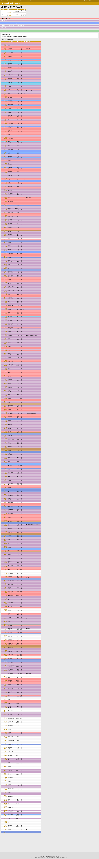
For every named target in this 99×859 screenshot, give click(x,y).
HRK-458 (5, 194)
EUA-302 (5, 821)
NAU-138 (5, 425)
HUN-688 (5, 230)
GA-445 (5, 74)
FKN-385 (5, 721)
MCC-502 (5, 228)
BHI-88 (5, 129)
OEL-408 (5, 161)
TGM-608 (5, 440)
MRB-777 (5, 807)
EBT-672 (5, 331)
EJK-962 (5, 378)
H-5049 (5, 45)
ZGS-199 (5, 450)
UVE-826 (5, 335)
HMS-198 (5, 241)
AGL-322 (5, 438)
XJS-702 (5, 339)
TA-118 (5, 86)
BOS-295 (5, 729)
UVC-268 (5, 246)
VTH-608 (5, 380)
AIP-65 (5, 743)
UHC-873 (5, 137)
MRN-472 (5, 826)
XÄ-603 (5, 83)
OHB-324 (5, 222)
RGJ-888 (5, 453)
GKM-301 (5, 726)
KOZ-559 (5, 365)
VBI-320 (5, 561)
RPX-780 (5, 631)
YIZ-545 (5, 669)
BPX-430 (5, 577)
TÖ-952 (5, 56)
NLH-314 (5, 755)
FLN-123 (5, 765)
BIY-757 (5, 508)
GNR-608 (5, 803)
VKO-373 (5, 260)
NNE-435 (5, 829)
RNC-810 (5, 356)
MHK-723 (5, 358)
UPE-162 (5, 276)
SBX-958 (5, 237)
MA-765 (5, 48)
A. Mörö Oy (9, 14)
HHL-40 (5, 63)
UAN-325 (5, 160)
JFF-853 (5, 581)
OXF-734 (5, 573)
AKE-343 (5, 198)
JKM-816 (5, 791)
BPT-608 (5, 722)
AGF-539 (5, 360)
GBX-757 (5, 462)
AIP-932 (5, 492)
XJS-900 (5, 338)
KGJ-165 (5, 423)
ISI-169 (5, 620)
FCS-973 (5, 487)
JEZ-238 (5, 585)
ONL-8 (5, 150)
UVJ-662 (5, 328)
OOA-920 (5, 346)
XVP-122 (5, 566)
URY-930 (5, 549)
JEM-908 (5, 557)
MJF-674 (5, 533)
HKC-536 (5, 202)
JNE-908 (5, 824)
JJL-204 (5, 689)
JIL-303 (5, 503)
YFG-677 (5, 570)
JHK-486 (5, 654)
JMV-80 (5, 334)
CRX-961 (5, 795)
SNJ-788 (5, 776)
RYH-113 (5, 538)
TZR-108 (5, 763)
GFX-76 (5, 119)
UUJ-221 (5, 327)
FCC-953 (5, 498)
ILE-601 (5, 651)
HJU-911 (5, 200)
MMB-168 (5, 769)
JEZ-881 (5, 410)
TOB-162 (5, 242)
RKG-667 (5, 648)
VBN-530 (5, 176)
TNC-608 (5, 235)
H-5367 (5, 46)
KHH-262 (5, 282)
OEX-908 (5, 224)
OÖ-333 (5, 75)
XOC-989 (5, 766)
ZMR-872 (5, 670)
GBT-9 (5, 71)
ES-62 (5, 124)
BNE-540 (5, 397)
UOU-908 (5, 274)
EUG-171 (5, 421)
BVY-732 (5, 707)
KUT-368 (5, 819)
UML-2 (5, 153)
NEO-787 (5, 531)
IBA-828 (5, 272)
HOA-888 (5, 264)
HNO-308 (5, 261)
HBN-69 (5, 62)
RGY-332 (5, 499)
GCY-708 (5, 486)
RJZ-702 (5, 505)
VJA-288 (5, 231)
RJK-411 (5, 280)
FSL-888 (5, 811)
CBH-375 (5, 408)
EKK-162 (5, 379)
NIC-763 (5, 657)
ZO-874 (5, 77)
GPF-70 (5, 127)
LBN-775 (5, 197)
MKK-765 (5, 718)
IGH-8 (5, 149)
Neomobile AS (10, 10)
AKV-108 (5, 219)
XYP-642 (5, 554)
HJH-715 (5, 212)
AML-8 (5, 92)
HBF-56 (5, 81)
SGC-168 (5, 419)
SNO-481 (5, 777)
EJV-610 (5, 362)
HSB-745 (5, 294)
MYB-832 (5, 525)
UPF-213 (5, 495)
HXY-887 (5, 715)
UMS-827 (5, 249)
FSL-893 (5, 832)
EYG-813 (5, 520)
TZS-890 (5, 772)
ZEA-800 (5, 387)
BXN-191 (5, 806)
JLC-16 (5, 516)
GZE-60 (5, 57)
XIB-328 (5, 491)
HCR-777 (5, 170)
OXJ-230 (5, 796)
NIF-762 (5, 691)
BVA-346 (5, 802)
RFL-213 (5, 401)
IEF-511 (5, 354)
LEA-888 (5, 220)
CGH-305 (5, 592)
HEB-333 (5, 183)
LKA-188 (5, 350)
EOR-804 (5, 782)
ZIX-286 (5, 518)
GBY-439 (5, 475)
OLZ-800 (5, 692)
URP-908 (5, 302)
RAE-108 (5, 163)
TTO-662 (5, 285)
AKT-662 (5, 216)
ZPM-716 (5, 808)
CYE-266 (5, 471)
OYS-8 (5, 107)
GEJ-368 (5, 528)
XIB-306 (5, 501)
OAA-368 (5, 105)
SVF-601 (5, 414)
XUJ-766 (5, 483)
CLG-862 (5, 773)
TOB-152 (5, 293)
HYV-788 (5, 527)
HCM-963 (5, 175)
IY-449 (5, 130)
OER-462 (5, 101)
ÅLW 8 (5, 770)
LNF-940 (5, 44)
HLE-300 (5, 226)
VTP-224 (5, 332)
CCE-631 (5, 466)
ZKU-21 (5, 157)
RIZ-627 (5, 524)
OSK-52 (5, 103)
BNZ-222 (5, 684)
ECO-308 (5, 179)
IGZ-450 (5, 461)
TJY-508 (5, 640)
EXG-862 (5, 449)
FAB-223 (5, 388)
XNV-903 (5, 677)
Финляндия (4, 14)
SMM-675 (5, 676)
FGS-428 (5, 596)
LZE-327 (5, 624)
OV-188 (5, 126)
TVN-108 (5, 306)
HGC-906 (5, 413)
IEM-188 (5, 384)
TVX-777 (5, 298)
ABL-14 (5, 146)
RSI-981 (5, 558)
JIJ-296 (5, 633)
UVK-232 (5, 345)
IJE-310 (5, 559)
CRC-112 (5, 788)
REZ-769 (5, 598)
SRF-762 (5, 579)
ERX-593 (5, 730)
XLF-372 (5, 575)
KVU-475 (5, 825)
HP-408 (5, 51)
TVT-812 (5, 301)
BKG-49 (5, 111)
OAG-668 (5, 609)
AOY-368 (5, 543)
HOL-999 (5, 254)
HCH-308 (5, 168)
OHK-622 (5, 227)
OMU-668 (5, 145)
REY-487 (5, 591)
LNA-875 (5, 681)
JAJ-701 (5, 390)
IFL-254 (5, 394)
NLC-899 (5, 774)
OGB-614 (5, 409)
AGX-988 (5, 347)
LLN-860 (5, 740)
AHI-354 (5, 628)
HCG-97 (5, 78)
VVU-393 (5, 590)
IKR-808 (5, 741)
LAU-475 (5, 178)
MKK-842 (5, 713)
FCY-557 (5, 287)
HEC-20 (5, 79)
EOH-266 (5, 784)
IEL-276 (5, 376)
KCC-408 (5, 207)
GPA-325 (5, 709)
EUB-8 (5, 112)
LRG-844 (5, 606)
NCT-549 (5, 513)
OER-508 (5, 123)
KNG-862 (5, 635)
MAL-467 (5, 165)
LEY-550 (5, 514)
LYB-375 (5, 517)
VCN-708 (5, 190)
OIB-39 (5, 89)
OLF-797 (5, 404)
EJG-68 (5, 104)
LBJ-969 (5, 186)
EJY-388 (5, 698)
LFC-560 (5, 375)
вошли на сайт (6, 35)
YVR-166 (5, 710)
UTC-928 (5, 213)
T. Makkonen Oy (10, 15)
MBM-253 (5, 189)
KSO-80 (5, 131)
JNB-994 (5, 813)
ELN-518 (5, 383)
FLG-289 (5, 601)
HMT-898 (5, 250)
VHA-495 (5, 223)
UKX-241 (5, 211)
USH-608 (5, 304)
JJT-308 (5, 632)
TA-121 (5, 118)
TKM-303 (5, 204)
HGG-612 (5, 412)
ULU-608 (5, 252)
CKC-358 (5, 778)
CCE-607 (5, 469)
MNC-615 (5, 668)
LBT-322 (5, 201)
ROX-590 (5, 373)
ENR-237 (5, 622)
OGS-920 (5, 477)
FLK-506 (5, 761)
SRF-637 (5, 587)
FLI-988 (5, 751)
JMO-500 (5, 699)
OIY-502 (5, 529)
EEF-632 (5, 611)
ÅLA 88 (5, 666)
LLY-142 (5, 512)
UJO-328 (5, 217)
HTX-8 (5, 94)
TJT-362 (5, 187)
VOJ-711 (5, 321)
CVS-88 (5, 569)
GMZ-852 (5, 672)
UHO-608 (5, 141)
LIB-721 (5, 490)
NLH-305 (5, 739)
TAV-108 (5, 159)
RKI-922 (5, 457)
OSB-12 (5, 72)
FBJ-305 (5, 42)
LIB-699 (5, 484)
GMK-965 (5, 720)
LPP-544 (5, 818)
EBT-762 (5, 330)
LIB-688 (5, 488)
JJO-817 (5, 607)
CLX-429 (5, 674)
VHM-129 (5, 613)
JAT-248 (5, 263)
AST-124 (5, 315)
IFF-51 (5, 114)
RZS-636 (5, 629)
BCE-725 (5, 352)
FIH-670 (5, 510)
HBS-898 (5, 97)
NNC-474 (5, 767)
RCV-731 (5, 208)
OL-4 (4, 116)
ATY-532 (5, 679)
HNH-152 (5, 238)
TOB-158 (5, 361)
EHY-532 (5, 696)
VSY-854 (5, 665)
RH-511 (5, 52)
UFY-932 (5, 417)
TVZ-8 (5, 90)
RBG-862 (5, 650)
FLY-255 (5, 750)
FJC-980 (5, 662)
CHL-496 (5, 683)
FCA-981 (5, 482)
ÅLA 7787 (5, 830)
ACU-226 (5, 171)
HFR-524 (5, 402)
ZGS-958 (5, 476)
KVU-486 (5, 828)
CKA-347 (5, 780)
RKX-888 (5, 309)
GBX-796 (5, 451)
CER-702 (5, 542)
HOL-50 (5, 156)
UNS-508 (5, 267)
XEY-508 (5, 636)
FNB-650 (5, 702)
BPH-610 (5, 733)
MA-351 (5, 142)
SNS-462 (5, 785)
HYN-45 (5, 140)
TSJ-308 (5, 269)
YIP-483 (5, 756)
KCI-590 (5, 673)
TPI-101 (5, 625)
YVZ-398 (5, 746)
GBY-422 (5, 479)
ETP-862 (5, 815)
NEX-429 (5, 555)
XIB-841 (5, 509)
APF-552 (5, 603)
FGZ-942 (5, 646)
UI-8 (4, 66)
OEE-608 (5, 152)
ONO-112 (5, 297)
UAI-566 (5, 497)
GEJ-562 (5, 532)
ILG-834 (5, 416)
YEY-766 (5, 572)
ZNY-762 (5, 661)
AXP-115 (5, 312)
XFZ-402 (5, 436)
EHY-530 (5, 685)
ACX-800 (5, 174)
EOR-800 (5, 789)
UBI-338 (5, 616)
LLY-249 (5, 642)
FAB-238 (5, 382)
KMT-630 (5, 752)
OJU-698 (5, 257)
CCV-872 (5, 506)
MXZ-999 (5, 736)
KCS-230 (5, 233)
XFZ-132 (5, 442)
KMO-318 (5, 658)
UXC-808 (5, 341)
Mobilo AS (9, 12)
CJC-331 (5, 748)
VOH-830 (5, 317)
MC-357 (5, 49)
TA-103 (5, 134)
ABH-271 (5, 164)
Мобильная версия (49, 854)
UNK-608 (5, 265)
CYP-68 (5, 663)
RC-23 (5, 59)
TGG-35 (5, 60)
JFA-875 (5, 583)
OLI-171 (5, 614)
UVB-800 (5, 319)
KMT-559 (5, 547)
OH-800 (5, 53)
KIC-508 (5, 460)
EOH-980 (5, 792)
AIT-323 (5, 494)
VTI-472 (5, 627)
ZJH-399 (5, 700)
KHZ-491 (5, 602)
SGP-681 (5, 454)
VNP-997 (5, 323)
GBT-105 (5, 445)
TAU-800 (5, 155)
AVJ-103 (5, 311)
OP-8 (4, 67)
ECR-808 (5, 353)
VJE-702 (5, 239)
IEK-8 (5, 148)
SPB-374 (5, 822)
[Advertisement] (49, 843)
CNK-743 (5, 680)
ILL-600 (5, 762)
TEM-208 (5, 181)
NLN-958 (5, 799)
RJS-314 (5, 283)
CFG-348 (5, 458)
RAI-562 (5, 659)
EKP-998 (5, 371)
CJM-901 (5, 653)
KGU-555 (5, 456)
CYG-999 (5, 621)
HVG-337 (5, 639)
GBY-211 (5, 472)
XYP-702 (5, 580)
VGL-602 (5, 435)
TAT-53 (5, 135)
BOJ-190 (5, 704)
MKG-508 (5, 372)
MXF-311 (5, 432)
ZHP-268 (5, 391)
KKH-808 (5, 367)
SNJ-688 (5, 706)
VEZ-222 (5, 711)
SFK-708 (5, 406)
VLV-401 (5, 275)
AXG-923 (5, 605)
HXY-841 (5, 643)
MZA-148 (5, 817)
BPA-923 (5, 502)
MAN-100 (5, 814)
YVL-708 (5, 434)
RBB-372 (5, 96)
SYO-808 (5, 428)
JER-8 (4, 703)
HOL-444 (5, 259)
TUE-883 (5, 291)
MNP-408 (5, 644)
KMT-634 (5, 747)
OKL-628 (5, 182)
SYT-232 (5, 804)
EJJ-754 (5, 364)
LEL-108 (5, 256)
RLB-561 (5, 343)
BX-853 (5, 120)
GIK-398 (5, 688)
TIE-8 (5, 93)
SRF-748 (5, 584)
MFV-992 (5, 313)
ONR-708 (5, 144)
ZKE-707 (5, 595)
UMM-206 (5, 248)
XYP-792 (5, 553)
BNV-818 (5, 326)
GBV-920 (5, 473)
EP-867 (5, 85)
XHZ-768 (5, 568)
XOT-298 (5, 737)
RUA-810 (5, 695)
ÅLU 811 (5, 618)
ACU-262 (5, 172)
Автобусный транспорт (12, 3)
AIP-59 (5, 694)
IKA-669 (5, 594)
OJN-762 (5, 138)
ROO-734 (5, 320)
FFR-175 (5, 539)
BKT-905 (5, 369)
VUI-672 (5, 465)
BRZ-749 (5, 687)
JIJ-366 (5, 714)
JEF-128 (5, 540)
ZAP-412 (5, 357)
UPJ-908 (5, 271)
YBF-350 (5, 464)
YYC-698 (5, 728)
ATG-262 (5, 523)
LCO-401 (5, 234)
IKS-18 (5, 115)
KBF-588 (5, 610)
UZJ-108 (5, 787)
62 (2, 49)
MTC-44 (5, 122)
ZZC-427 (5, 424)
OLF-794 (5, 427)
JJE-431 (5, 744)
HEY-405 (5, 637)
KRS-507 (5, 725)
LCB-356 (5, 133)
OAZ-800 (5, 655)
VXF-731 (5, 599)
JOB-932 (5, 800)
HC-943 (5, 55)
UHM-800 (5, 191)
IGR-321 (5, 439)
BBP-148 (5, 316)
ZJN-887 (5, 735)
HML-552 (5, 253)
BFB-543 (5, 398)
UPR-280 (5, 286)
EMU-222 (5, 647)
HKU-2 (5, 82)
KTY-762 (5, 576)
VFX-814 (5, 430)
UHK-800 (5, 193)
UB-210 (5, 88)
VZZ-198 (5, 732)
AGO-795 (5, 443)
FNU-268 (5, 724)
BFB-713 (5, 393)
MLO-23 (5, 109)
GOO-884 (5, 717)
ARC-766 (5, 278)
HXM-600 (5, 196)
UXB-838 (5, 368)
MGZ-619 (5, 405)
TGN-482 (5, 431)
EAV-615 (5, 337)
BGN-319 (5, 399)
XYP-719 (5, 550)
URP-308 (5, 305)
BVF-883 (5, 551)
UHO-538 (5, 209)
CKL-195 (5, 781)
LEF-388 (5, 536)
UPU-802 (5, 279)
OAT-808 (5, 167)
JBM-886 (5, 420)
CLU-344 (5, 810)
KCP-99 (5, 108)
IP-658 (5, 68)
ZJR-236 (5, 565)
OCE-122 (5, 185)
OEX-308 (5, 215)
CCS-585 (5, 521)
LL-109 (5, 98)
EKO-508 (5, 386)
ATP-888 (5, 295)
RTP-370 (5, 798)
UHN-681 (5, 205)
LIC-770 (5, 468)
